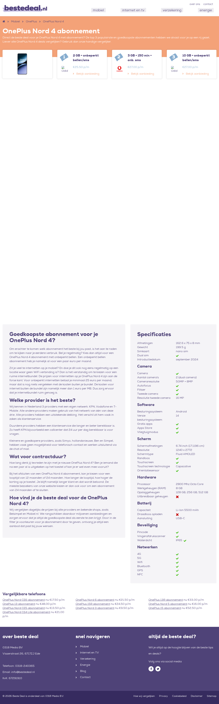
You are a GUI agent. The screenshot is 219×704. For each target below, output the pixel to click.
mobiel (98, 10)
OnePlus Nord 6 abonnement (95, 600)
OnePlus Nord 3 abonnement (95, 608)
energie (206, 10)
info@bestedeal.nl (23, 672)
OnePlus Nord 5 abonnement (168, 604)
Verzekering (87, 658)
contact (208, 4)
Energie (85, 665)
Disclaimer (197, 696)
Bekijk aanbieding (87, 73)
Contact (85, 677)
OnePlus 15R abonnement (93, 604)
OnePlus (31, 21)
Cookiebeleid (179, 696)
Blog (83, 671)
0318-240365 (25, 666)
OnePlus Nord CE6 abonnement (24, 600)
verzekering (172, 10)
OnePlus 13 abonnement (19, 604)
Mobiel (15, 21)
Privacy (163, 696)
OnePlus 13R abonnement (166, 600)
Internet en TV (89, 652)
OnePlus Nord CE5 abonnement (24, 608)
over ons (195, 4)
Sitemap (211, 696)
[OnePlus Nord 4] (27, 64)
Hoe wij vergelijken (144, 696)
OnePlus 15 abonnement (165, 608)
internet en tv (133, 10)
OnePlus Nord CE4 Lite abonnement (26, 612)
